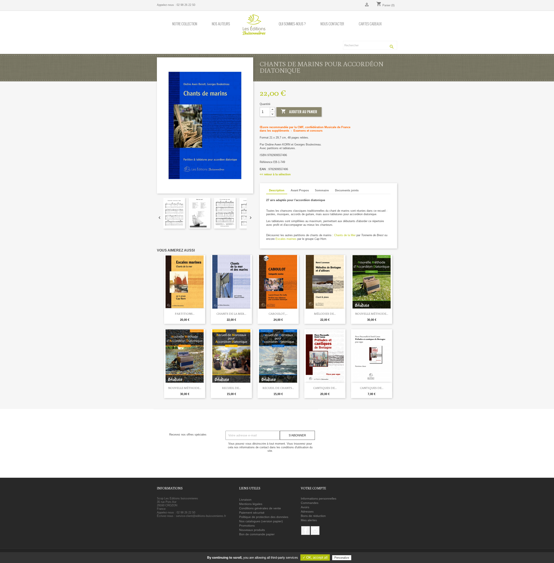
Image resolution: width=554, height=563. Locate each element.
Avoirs (305, 507)
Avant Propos (300, 190)
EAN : (263, 169)
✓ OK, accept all (315, 557)
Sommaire (322, 190)
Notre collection (184, 23)
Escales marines (285, 238)
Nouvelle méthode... (371, 314)
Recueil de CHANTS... (278, 388)
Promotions (247, 525)
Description (276, 190)
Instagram (315, 530)
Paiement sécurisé (251, 512)
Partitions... (185, 314)
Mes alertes (309, 520)
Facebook (305, 530)
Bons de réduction (313, 516)
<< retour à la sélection (275, 174)
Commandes (309, 503)
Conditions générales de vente (260, 508)
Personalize (341, 557)
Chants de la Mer (345, 235)
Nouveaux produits (252, 530)
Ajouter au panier (299, 111)
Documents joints (347, 190)
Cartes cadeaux (370, 23)
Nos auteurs (221, 23)
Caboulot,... (278, 314)
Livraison (245, 499)
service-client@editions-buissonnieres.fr (201, 516)
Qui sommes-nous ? (292, 23)
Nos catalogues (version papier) (261, 521)
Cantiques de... (325, 388)
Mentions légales (250, 504)
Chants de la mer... (231, 314)
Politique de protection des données (263, 517)
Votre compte (313, 488)
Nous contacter (332, 23)
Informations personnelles (318, 498)
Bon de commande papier (257, 534)
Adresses (307, 511)
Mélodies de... (325, 314)
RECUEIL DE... (231, 388)
